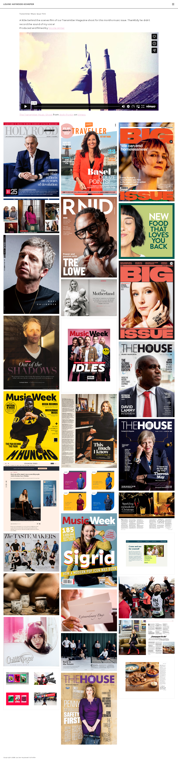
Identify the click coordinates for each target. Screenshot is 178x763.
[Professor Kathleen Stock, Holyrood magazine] (31, 388)
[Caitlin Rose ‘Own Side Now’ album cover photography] (31, 665)
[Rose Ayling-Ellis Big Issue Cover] (147, 338)
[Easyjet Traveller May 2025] (89, 194)
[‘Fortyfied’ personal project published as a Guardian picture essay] (31, 232)
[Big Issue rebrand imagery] (31, 709)
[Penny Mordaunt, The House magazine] (89, 743)
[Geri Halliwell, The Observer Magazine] (89, 467)
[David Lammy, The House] (147, 416)
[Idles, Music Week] (89, 391)
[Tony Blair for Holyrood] (31, 196)
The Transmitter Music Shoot (36, 114)
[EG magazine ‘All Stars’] (89, 670)
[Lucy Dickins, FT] (31, 530)
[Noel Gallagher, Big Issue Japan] (31, 313)
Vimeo (82, 114)
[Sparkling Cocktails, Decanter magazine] (147, 530)
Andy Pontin (66, 114)
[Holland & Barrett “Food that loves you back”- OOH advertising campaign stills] (147, 258)
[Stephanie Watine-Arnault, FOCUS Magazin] (147, 654)
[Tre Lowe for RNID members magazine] (89, 276)
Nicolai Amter (56, 28)
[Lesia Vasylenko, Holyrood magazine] (89, 315)
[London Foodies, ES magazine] (31, 570)
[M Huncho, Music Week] (31, 459)
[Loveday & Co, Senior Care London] (89, 630)
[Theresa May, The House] (147, 489)
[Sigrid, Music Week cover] (89, 586)
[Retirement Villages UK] (147, 573)
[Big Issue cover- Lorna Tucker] (147, 200)
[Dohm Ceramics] (31, 614)
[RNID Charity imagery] (147, 617)
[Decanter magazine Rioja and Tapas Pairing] (147, 697)
